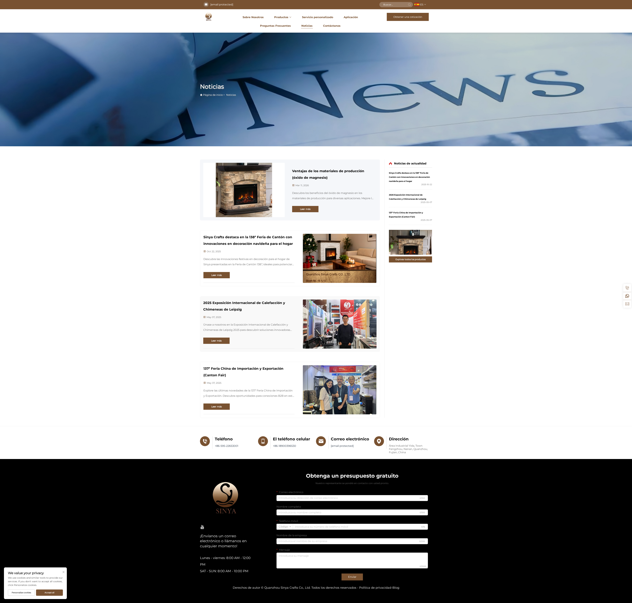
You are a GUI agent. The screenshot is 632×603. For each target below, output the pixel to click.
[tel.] (627, 288)
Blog (395, 587)
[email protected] (221, 4)
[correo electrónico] (627, 304)
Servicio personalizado (317, 17)
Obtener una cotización (407, 16)
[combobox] (284, 527)
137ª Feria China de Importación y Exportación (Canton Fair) (243, 372)
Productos (281, 17)
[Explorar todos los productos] (410, 242)
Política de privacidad (375, 587)
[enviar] (409, 4)
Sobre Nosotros (253, 17)
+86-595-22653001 (226, 445)
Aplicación (351, 17)
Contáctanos (332, 25)
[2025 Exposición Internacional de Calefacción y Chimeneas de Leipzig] (340, 324)
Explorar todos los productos (410, 259)
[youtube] (202, 527)
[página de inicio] (208, 16)
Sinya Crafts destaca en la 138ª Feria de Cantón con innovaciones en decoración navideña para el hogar (248, 240)
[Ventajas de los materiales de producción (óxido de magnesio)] (244, 190)
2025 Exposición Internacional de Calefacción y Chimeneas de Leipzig (244, 306)
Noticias (307, 25)
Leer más (305, 209)
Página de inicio (213, 94)
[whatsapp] (627, 296)
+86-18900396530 (284, 445)
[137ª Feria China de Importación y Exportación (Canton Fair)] (339, 389)
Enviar (352, 576)
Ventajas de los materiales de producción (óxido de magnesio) (328, 174)
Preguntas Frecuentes (275, 25)
